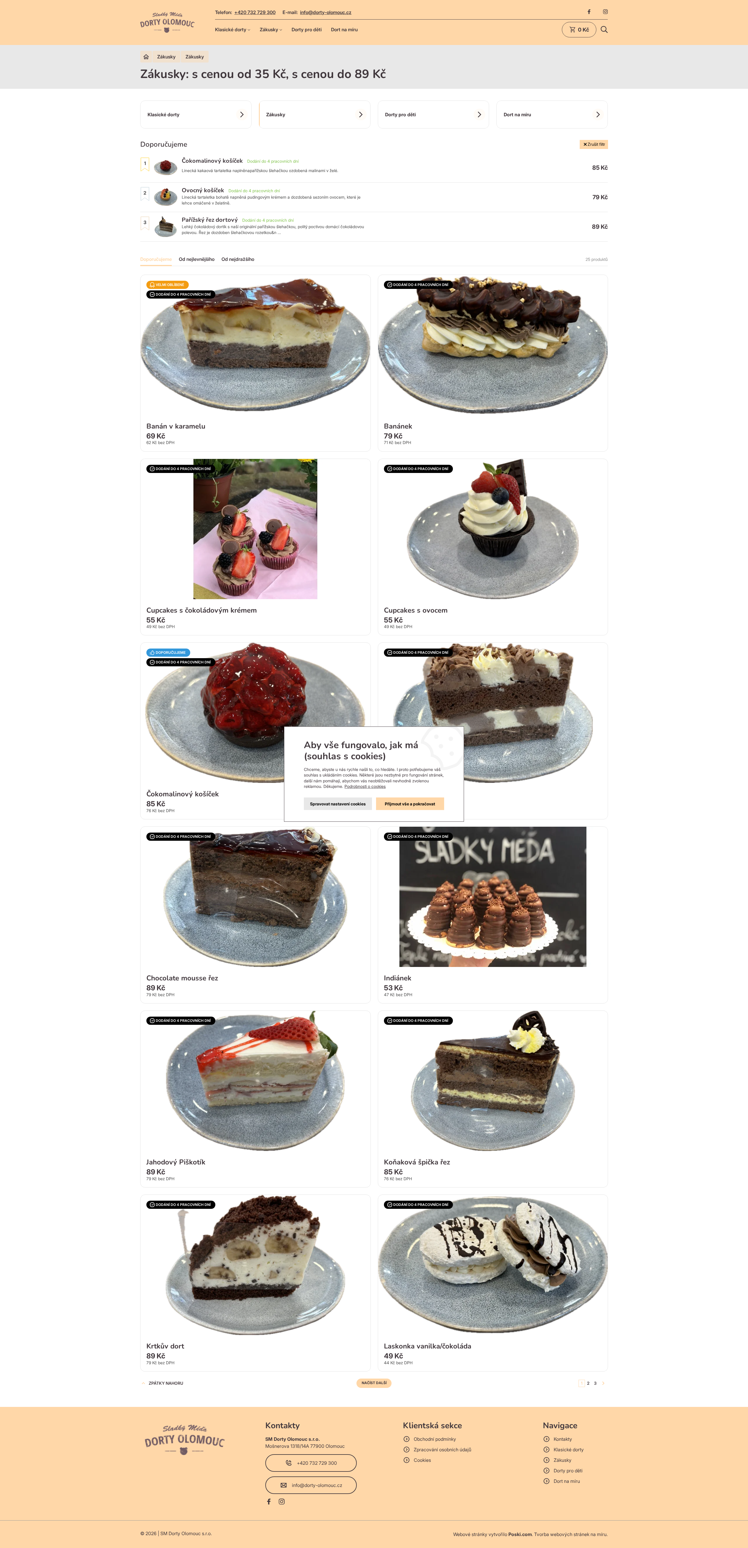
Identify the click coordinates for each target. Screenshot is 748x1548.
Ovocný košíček (203, 190)
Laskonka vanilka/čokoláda (427, 1346)
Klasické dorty (230, 29)
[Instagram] (605, 12)
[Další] (603, 1383)
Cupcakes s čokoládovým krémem (201, 610)
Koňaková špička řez (417, 1162)
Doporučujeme (156, 259)
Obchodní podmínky (435, 1439)
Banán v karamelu (175, 426)
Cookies (422, 1460)
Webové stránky (470, 1534)
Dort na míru (344, 29)
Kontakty (563, 1439)
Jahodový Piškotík (175, 1162)
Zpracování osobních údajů (442, 1449)
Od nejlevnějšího (196, 259)
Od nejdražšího (237, 259)
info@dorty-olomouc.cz (326, 12)
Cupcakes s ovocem (416, 610)
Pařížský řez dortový (210, 220)
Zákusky (269, 29)
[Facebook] (589, 12)
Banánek (398, 426)
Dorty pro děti (307, 29)
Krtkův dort (165, 1346)
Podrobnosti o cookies (365, 786)
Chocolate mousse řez (182, 978)
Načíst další (374, 1383)
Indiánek (397, 978)
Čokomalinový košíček (212, 161)
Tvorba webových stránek (561, 1534)
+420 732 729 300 (255, 12)
